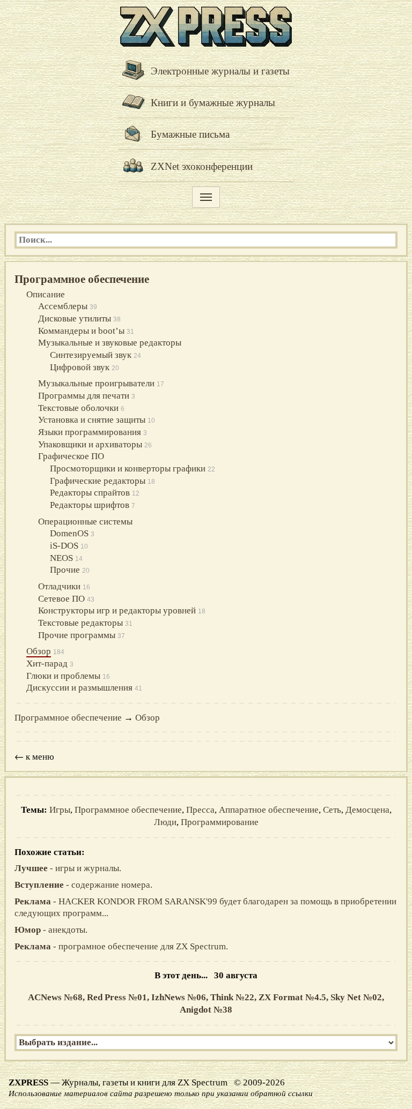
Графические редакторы (97, 481)
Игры (59, 810)
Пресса (200, 810)
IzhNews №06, (180, 997)
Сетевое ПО (61, 599)
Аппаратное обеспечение (269, 810)
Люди (165, 822)
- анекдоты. (50, 930)
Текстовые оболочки (78, 408)
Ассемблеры (62, 306)
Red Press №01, (119, 997)
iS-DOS (64, 546)
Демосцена (367, 810)
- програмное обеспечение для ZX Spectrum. (121, 946)
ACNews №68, (57, 997)
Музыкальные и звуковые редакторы (109, 343)
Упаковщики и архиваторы (90, 444)
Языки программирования (89, 432)
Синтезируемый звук (90, 355)
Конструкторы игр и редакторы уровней (117, 610)
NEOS (61, 558)
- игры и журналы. (67, 868)
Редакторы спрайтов (90, 493)
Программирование (220, 822)
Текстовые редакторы (80, 623)
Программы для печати (83, 396)
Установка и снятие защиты (91, 420)
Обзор (38, 651)
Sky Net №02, (357, 997)
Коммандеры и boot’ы (81, 331)
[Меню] (206, 197)
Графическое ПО (71, 456)
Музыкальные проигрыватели (96, 383)
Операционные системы (85, 521)
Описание (45, 294)
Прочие (65, 570)
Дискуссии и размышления (79, 688)
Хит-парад (47, 663)
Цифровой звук (79, 367)
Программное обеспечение (81, 279)
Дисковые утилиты (74, 318)
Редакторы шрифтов (89, 505)
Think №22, (234, 997)
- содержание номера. (83, 885)
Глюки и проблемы (63, 676)
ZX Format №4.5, (294, 997)
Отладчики (59, 586)
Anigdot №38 (206, 1010)
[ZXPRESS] (206, 25)
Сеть (332, 810)
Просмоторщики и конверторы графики (127, 468)
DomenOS (69, 533)
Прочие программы (76, 635)
